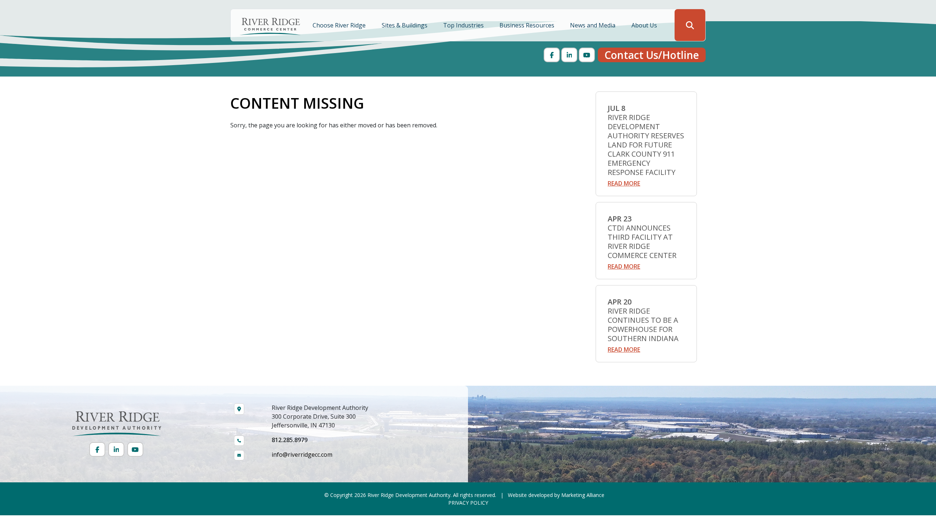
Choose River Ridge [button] (340, 25)
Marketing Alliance (582, 495)
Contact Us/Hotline (651, 55)
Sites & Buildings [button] (405, 25)
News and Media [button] (593, 25)
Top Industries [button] (464, 25)
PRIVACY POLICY (468, 502)
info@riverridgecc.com (302, 455)
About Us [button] (644, 25)
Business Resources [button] (527, 25)
